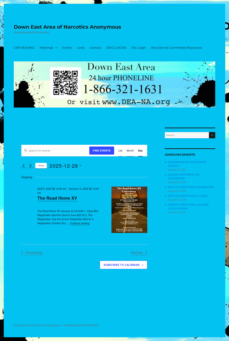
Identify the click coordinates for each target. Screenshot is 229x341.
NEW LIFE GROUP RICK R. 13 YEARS (188, 196)
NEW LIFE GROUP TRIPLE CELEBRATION (191, 187)
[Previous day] (23, 165)
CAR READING (24, 47)
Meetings (46, 47)
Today (41, 165)
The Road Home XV (57, 198)
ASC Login (138, 47)
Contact (95, 47)
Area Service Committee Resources (176, 47)
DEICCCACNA (116, 47)
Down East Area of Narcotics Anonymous (67, 27)
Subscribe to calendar (122, 265)
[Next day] (30, 165)
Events (67, 47)
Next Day (137, 252)
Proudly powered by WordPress (81, 325)
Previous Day (34, 252)
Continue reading (79, 223)
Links (81, 47)
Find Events (102, 150)
